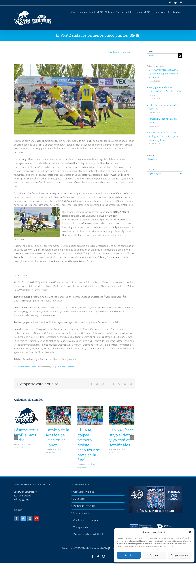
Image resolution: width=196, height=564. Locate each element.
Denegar (154, 555)
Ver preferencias (179, 555)
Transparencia (80, 527)
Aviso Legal (79, 499)
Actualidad (61, 367)
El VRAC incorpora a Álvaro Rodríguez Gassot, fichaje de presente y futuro (163, 136)
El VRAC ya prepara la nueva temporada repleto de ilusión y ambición (164, 73)
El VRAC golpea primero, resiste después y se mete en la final (88, 444)
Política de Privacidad (84, 506)
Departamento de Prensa (26, 367)
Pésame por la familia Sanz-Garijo (26, 434)
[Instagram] (29, 518)
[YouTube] (36, 518)
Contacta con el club (83, 491)
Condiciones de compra (85, 520)
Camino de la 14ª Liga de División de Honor (57, 437)
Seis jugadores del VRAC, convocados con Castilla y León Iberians (165, 91)
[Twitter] (23, 518)
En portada (70, 367)
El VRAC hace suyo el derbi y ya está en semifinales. (121, 437)
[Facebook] (16, 518)
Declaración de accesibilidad (88, 534)
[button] (189, 532)
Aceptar (129, 555)
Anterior (114, 52)
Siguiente (127, 52)
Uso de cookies (81, 513)
